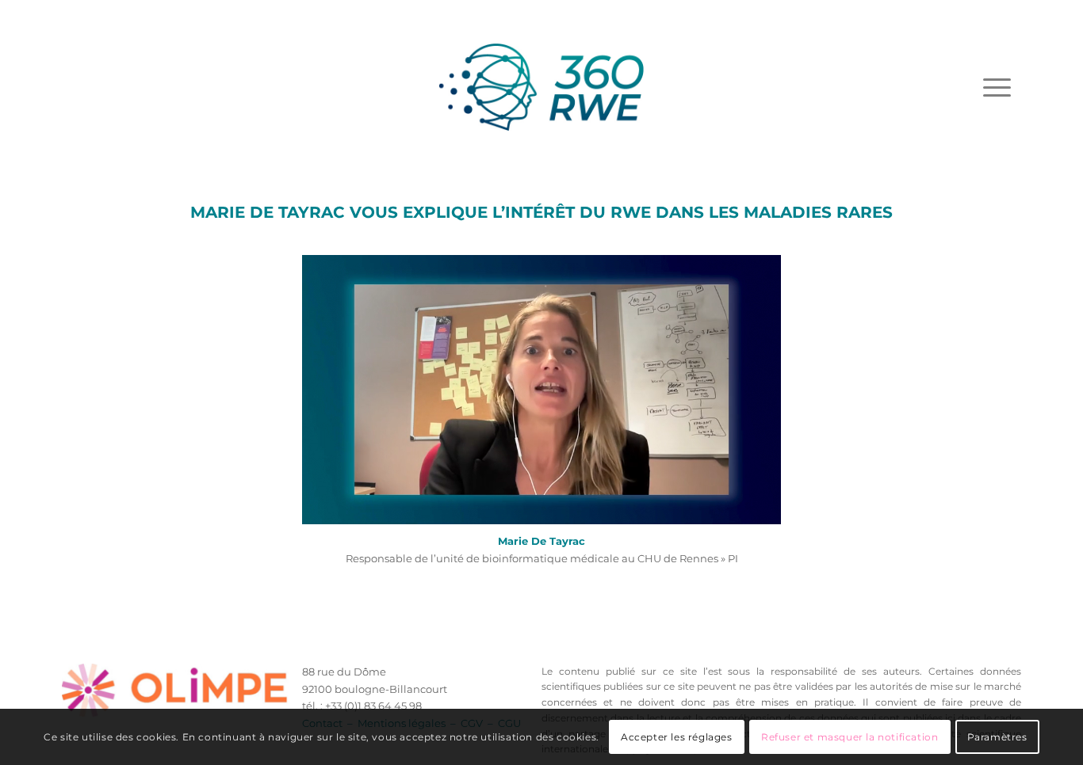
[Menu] (997, 87)
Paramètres (997, 737)
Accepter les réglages (677, 737)
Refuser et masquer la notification (849, 737)
